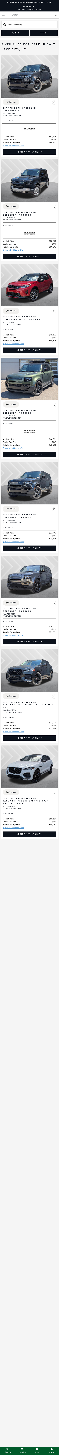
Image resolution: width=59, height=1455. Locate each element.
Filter (45, 33)
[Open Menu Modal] (3, 14)
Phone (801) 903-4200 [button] (29, 10)
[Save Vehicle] (54, 102)
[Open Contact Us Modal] (56, 14)
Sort (17, 33)
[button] (29, 152)
